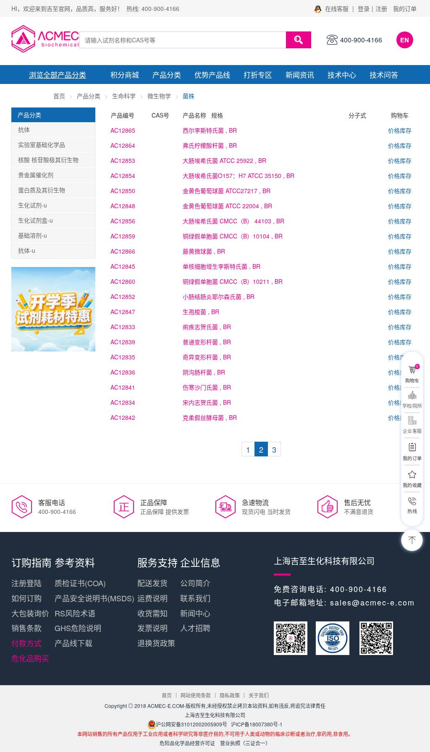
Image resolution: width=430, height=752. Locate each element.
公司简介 (195, 582)
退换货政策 (156, 642)
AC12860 (122, 281)
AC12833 (122, 326)
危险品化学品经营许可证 (187, 743)
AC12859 (122, 236)
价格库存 (400, 130)
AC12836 (122, 372)
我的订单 (405, 8)
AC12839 (122, 342)
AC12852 (122, 296)
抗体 (24, 129)
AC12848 (122, 206)
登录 (364, 8)
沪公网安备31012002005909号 (191, 724)
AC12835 (122, 357)
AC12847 (122, 311)
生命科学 (124, 96)
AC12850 (122, 190)
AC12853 (122, 160)
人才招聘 (195, 627)
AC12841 (122, 387)
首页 (59, 96)
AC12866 (122, 251)
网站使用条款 (196, 695)
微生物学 (159, 96)
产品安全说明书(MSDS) (94, 597)
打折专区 (258, 74)
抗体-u (26, 250)
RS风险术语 (75, 613)
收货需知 (152, 613)
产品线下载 (73, 642)
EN (404, 40)
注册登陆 (26, 582)
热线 (412, 511)
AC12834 (122, 402)
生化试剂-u (32, 205)
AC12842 (122, 417)
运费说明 (152, 597)
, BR (210, 130)
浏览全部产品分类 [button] (57, 74)
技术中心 (342, 74)
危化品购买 (30, 657)
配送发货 (152, 582)
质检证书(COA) (80, 582)
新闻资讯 (300, 74)
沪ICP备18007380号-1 (257, 724)
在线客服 (336, 8)
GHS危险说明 (78, 627)
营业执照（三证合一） (245, 743)
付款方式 (26, 642)
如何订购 (26, 597)
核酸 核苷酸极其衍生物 (48, 159)
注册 (381, 8)
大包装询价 (30, 613)
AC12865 (122, 130)
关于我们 (259, 695)
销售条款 (26, 627)
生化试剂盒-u (35, 220)
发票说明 (152, 627)
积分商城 (124, 74)
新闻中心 (195, 613)
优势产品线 (212, 74)
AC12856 (122, 221)
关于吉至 (32, 93)
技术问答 (384, 74)
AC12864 (122, 145)
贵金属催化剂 (35, 174)
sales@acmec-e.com (372, 602)
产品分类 (166, 74)
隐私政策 (230, 695)
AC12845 (122, 266)
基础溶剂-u (32, 235)
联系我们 (195, 597)
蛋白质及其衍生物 (41, 190)
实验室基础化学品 (41, 144)
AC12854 (122, 175)
